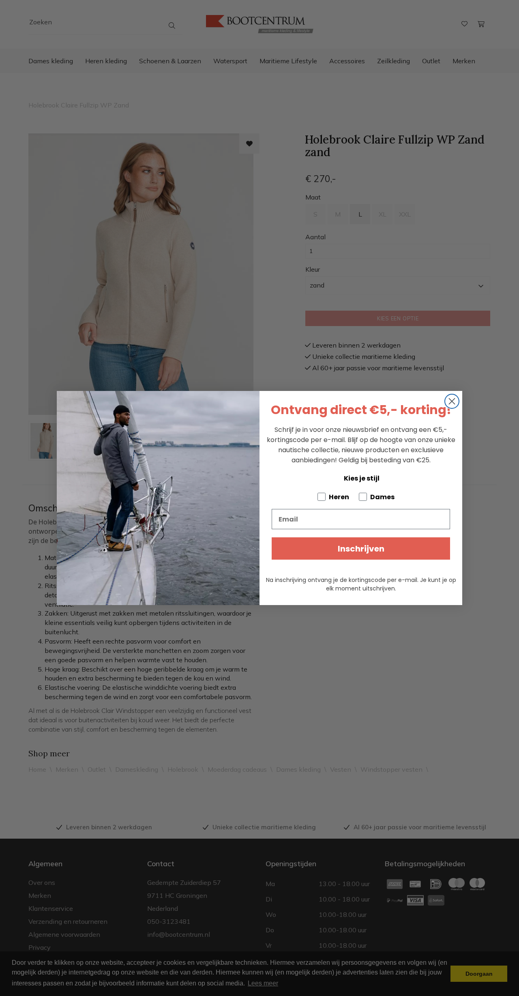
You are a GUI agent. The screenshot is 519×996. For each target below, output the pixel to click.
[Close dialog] (452, 401)
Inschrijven (361, 548)
